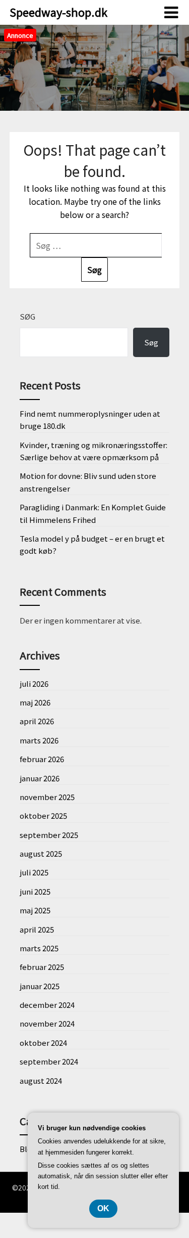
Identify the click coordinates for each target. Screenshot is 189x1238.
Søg (27, 316)
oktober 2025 (43, 815)
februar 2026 (42, 759)
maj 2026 (35, 702)
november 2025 (47, 796)
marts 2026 (39, 740)
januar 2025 (39, 986)
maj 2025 (35, 910)
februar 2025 (42, 966)
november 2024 (47, 1023)
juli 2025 (34, 872)
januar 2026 (39, 778)
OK (103, 1208)
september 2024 (49, 1061)
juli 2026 (34, 683)
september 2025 (49, 834)
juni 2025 (35, 891)
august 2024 (41, 1080)
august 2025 (41, 853)
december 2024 (47, 1004)
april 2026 (37, 721)
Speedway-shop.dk (58, 12)
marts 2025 (39, 948)
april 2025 (37, 929)
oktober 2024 (43, 1042)
